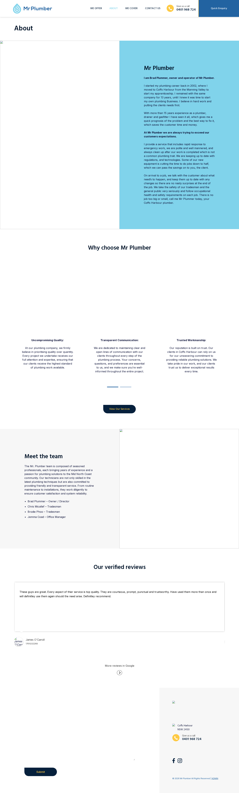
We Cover (131, 8)
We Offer (96, 8)
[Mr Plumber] (32, 8)
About (113, 8)
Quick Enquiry (219, 8)
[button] (113, 387)
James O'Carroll (35, 639)
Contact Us (152, 8)
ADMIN (215, 778)
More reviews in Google (119, 665)
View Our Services (119, 409)
